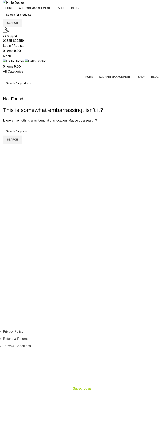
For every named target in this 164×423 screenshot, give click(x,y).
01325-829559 (13, 40)
